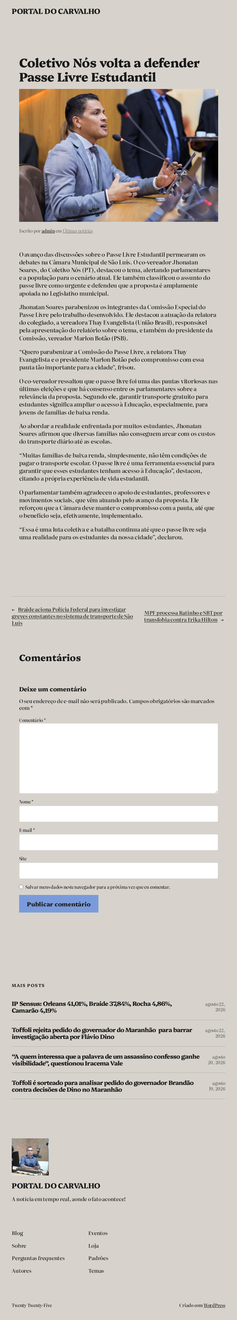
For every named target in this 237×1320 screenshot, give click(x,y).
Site (23, 858)
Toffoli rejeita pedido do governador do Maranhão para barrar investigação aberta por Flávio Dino (102, 1033)
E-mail (27, 830)
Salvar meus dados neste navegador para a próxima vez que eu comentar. (97, 887)
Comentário (32, 720)
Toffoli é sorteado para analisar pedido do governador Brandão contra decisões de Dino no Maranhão (102, 1086)
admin (48, 231)
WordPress (214, 1305)
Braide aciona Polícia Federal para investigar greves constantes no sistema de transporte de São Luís (72, 615)
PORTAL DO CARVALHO (56, 11)
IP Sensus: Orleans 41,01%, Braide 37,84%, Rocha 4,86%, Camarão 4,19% (92, 1007)
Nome (26, 801)
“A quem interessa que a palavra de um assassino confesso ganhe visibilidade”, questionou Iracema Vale (105, 1059)
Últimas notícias (78, 231)
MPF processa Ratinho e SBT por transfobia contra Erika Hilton (183, 616)
